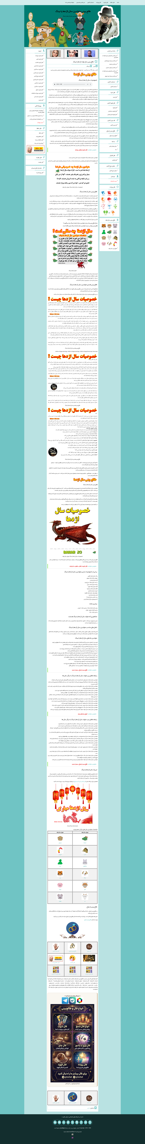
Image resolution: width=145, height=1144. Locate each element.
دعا (116, 149)
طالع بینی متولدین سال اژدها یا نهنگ (73, 11)
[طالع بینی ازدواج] (72, 928)
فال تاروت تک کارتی (38, 66)
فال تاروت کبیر (39, 59)
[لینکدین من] (55, 1122)
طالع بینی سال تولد (112, 248)
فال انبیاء (115, 97)
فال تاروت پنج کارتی (38, 76)
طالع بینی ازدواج (113, 135)
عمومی (88, 1108)
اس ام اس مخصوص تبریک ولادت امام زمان (110, 56)
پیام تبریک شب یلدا (38, 143)
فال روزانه (98, 2)
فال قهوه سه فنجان (112, 111)
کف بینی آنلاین (113, 125)
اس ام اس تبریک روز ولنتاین (110, 60)
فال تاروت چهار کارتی (38, 72)
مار (60, 866)
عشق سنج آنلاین (113, 170)
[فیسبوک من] (81, 1122)
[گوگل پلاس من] (63, 1122)
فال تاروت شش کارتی (38, 79)
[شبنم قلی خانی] (55, 54)
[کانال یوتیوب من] (59, 1122)
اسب (85, 854)
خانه (118, 2)
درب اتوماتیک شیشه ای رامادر (36, 119)
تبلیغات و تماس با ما (69, 2)
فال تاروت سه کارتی (38, 69)
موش (60, 901)
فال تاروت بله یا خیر (38, 96)
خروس (60, 854)
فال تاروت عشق (39, 90)
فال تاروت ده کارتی (38, 86)
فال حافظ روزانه (39, 136)
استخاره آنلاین (90, 2)
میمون (60, 843)
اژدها (85, 843)
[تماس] (72, 1122)
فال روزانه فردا (39, 172)
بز (84, 901)
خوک (60, 889)
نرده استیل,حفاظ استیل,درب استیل (35, 115)
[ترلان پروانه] (72, 54)
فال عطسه (40, 162)
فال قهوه (115, 107)
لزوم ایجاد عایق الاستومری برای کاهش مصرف (36, 111)
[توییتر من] (68, 1122)
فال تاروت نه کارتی (39, 83)
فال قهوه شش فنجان (112, 114)
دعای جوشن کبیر (113, 146)
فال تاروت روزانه (39, 55)
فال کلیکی (114, 160)
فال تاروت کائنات (39, 62)
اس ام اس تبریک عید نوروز (111, 76)
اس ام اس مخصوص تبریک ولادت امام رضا (110, 72)
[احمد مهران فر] (89, 54)
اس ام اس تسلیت (113, 64)
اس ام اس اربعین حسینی (111, 67)
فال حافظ (112, 2)
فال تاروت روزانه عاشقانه (37, 93)
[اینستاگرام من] (77, 1122)
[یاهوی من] (90, 1122)
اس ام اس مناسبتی (80, 2)
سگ (85, 878)
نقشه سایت (66, 1131)
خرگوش (85, 866)
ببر (60, 878)
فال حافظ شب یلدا (39, 140)
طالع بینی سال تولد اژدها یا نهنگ (83, 61)
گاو (85, 889)
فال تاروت (105, 2)
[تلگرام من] (85, 1122)
